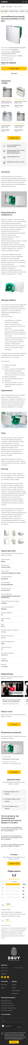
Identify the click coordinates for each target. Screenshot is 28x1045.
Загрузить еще (14, 138)
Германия (3, 609)
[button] (25, 35)
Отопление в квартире (6, 1010)
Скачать (7, 794)
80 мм (3, 643)
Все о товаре (4, 11)
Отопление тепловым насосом (9, 1008)
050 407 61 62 (4, 970)
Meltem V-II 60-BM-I (18, 6)
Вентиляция (9, 6)
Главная (3, 6)
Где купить (14, 73)
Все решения (14, 772)
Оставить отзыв (14, 863)
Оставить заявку (14, 68)
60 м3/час (4, 603)
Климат (3, 987)
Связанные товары (13, 11)
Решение (6, 744)
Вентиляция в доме (6, 1000)
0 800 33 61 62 (4, 967)
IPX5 (2, 620)
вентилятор (4, 578)
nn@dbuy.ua (4, 973)
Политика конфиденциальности (16, 1038)
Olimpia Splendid (16, 990)
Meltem (3, 561)
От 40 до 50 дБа (5, 567)
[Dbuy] (4, 2)
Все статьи (14, 724)
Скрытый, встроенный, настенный (10, 573)
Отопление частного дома (7, 1005)
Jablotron (14, 984)
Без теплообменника (7, 584)
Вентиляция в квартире (7, 1003)
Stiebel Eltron (15, 993)
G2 (2, 614)
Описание (22, 11)
